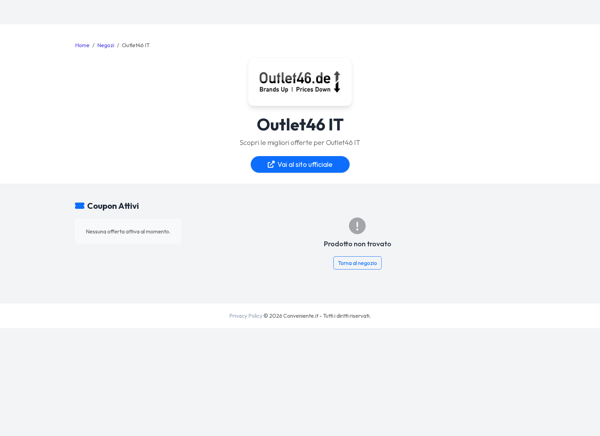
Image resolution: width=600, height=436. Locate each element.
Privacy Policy (245, 315)
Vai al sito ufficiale (305, 164)
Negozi (105, 45)
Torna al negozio (357, 262)
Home (82, 45)
